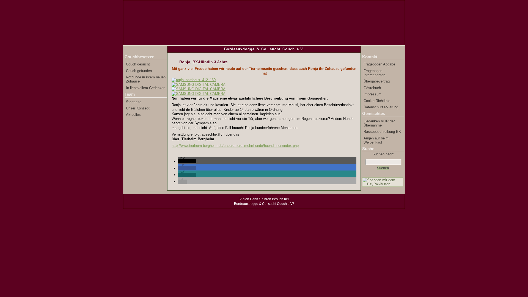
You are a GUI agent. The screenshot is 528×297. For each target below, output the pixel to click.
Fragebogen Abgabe (379, 64)
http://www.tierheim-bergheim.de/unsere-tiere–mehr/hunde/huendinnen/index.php (235, 146)
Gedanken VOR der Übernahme (379, 123)
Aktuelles (133, 114)
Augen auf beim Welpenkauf (376, 140)
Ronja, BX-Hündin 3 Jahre (203, 62)
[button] (187, 161)
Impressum (372, 94)
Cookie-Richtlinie (377, 101)
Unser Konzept (138, 108)
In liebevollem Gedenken (145, 88)
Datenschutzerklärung (381, 107)
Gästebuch (372, 88)
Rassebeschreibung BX (382, 132)
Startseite (133, 102)
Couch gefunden (139, 71)
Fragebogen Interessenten (374, 73)
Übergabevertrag (377, 81)
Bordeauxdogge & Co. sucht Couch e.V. (264, 49)
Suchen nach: (383, 154)
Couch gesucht (138, 64)
